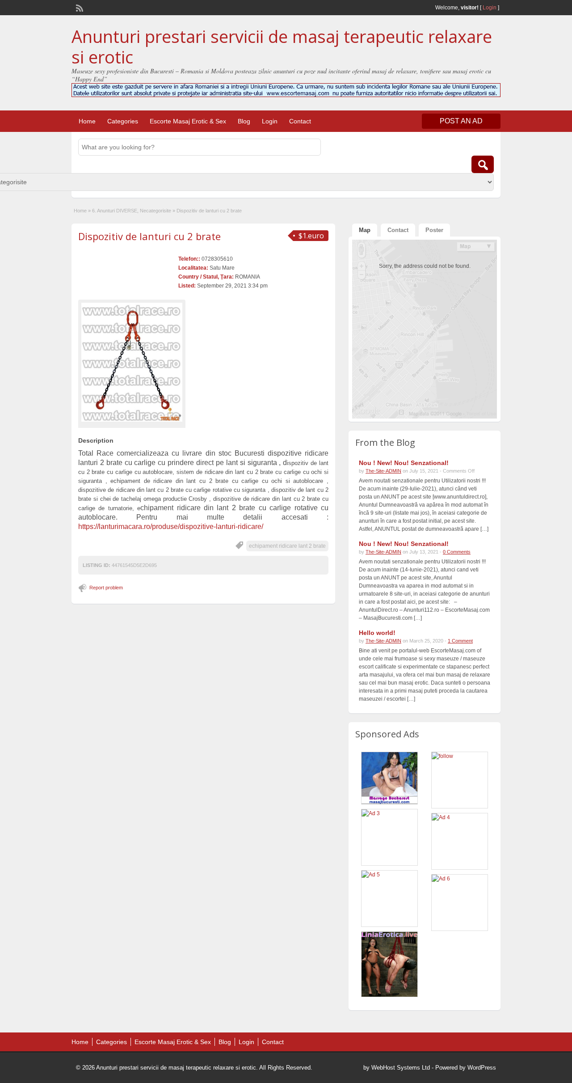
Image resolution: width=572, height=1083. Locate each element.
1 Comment (460, 640)
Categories (122, 121)
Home (87, 121)
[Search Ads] (482, 164)
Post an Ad (461, 121)
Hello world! (377, 632)
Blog (244, 121)
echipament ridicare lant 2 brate (287, 546)
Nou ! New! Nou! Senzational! (404, 462)
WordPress (481, 1067)
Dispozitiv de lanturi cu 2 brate (149, 236)
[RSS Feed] (78, 7)
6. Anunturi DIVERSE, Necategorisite (131, 210)
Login (489, 7)
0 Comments (457, 551)
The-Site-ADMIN (383, 471)
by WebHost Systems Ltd (396, 1067)
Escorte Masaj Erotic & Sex (188, 121)
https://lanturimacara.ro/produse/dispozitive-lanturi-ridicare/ (170, 526)
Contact (300, 121)
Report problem (106, 587)
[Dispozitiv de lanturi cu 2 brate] (131, 362)
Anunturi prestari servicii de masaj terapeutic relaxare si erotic (282, 46)
